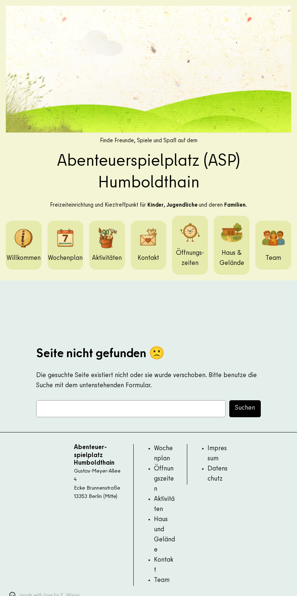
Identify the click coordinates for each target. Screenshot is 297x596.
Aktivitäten (107, 258)
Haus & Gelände (231, 258)
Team (273, 258)
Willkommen (24, 258)
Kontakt (148, 258)
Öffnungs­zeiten (190, 258)
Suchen (245, 408)
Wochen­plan (65, 258)
